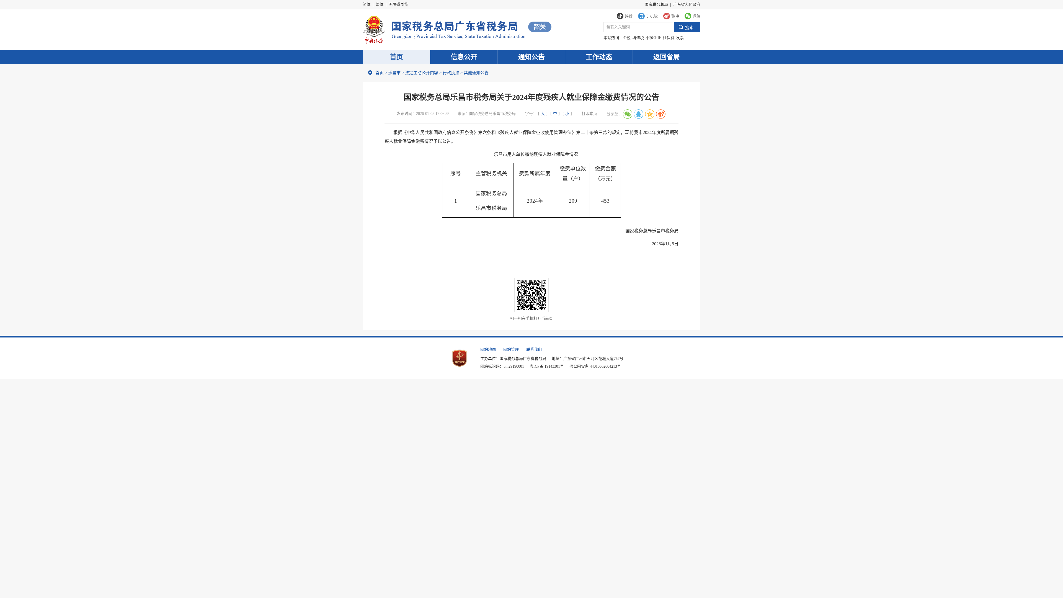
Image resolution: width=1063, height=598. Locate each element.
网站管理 (511, 349)
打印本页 (589, 114)
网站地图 (488, 349)
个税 (627, 38)
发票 (680, 38)
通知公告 (531, 57)
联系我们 (534, 349)
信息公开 (464, 57)
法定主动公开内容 (421, 73)
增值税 (638, 38)
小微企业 (653, 38)
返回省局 (666, 57)
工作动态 (599, 57)
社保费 (668, 38)
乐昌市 (394, 73)
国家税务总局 (656, 4)
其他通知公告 (474, 73)
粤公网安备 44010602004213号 (595, 366)
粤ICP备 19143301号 (547, 366)
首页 (396, 57)
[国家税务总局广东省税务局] (444, 29)
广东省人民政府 (686, 4)
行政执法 (449, 73)
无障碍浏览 (398, 4)
